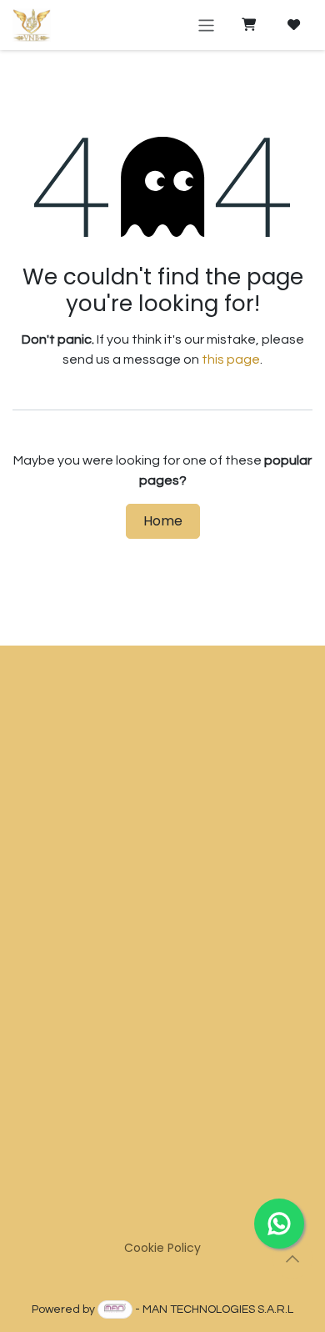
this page (231, 359)
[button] (292, 1259)
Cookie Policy (162, 1247)
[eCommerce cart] (248, 25)
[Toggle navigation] (206, 24)
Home (162, 520)
